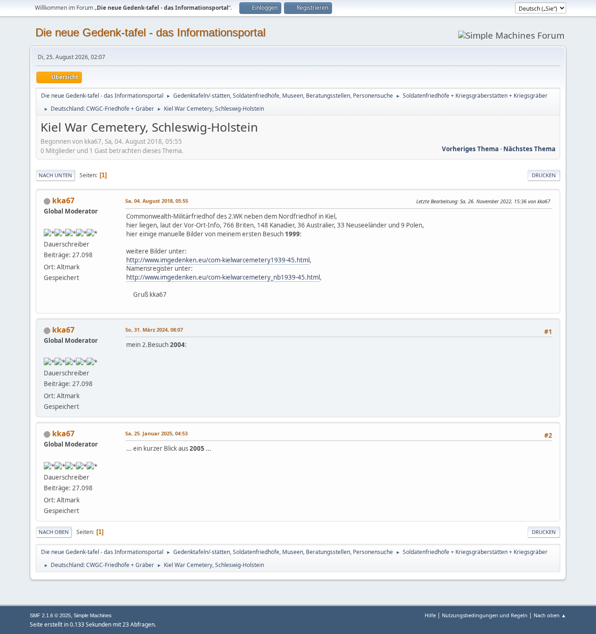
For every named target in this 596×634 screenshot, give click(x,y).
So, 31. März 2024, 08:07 (154, 329)
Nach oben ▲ (550, 615)
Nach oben (54, 531)
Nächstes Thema (529, 149)
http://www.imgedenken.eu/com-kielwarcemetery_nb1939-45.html (223, 277)
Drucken (544, 175)
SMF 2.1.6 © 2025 (50, 615)
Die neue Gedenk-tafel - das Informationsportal (150, 32)
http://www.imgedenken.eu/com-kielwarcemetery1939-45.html (218, 260)
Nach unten (55, 175)
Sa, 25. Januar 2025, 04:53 (156, 433)
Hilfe (430, 615)
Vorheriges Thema (470, 149)
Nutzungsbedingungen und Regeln (485, 615)
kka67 (63, 200)
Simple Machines (93, 615)
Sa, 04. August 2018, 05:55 (156, 200)
